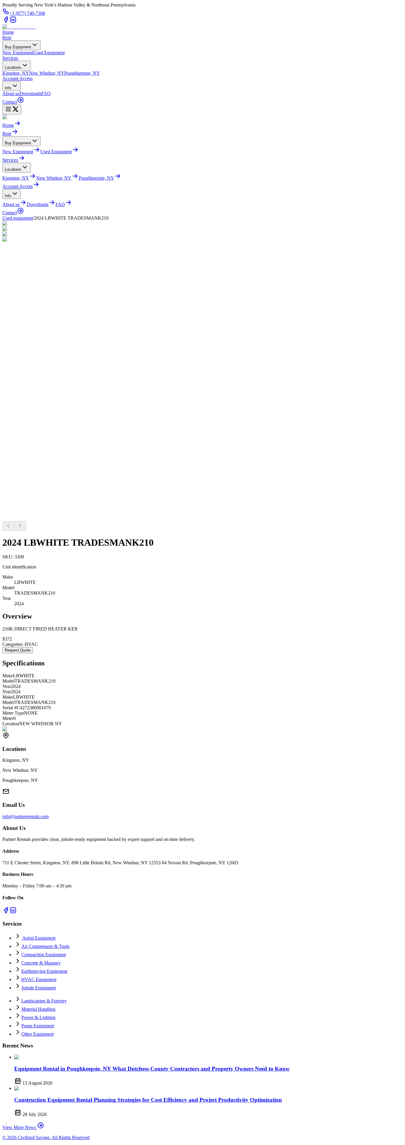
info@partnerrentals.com (25, 816)
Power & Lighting (38, 1017)
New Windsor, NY (46, 73)
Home (8, 32)
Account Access (17, 78)
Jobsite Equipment (38, 987)
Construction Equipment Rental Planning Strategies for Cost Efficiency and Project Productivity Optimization (148, 1100)
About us (11, 93)
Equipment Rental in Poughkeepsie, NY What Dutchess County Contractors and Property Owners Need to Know (152, 1069)
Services (10, 57)
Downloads (30, 93)
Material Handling (38, 1009)
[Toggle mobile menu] (11, 109)
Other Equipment (37, 1034)
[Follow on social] (5, 21)
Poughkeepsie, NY (82, 73)
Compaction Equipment (43, 954)
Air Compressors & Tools (45, 946)
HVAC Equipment (38, 979)
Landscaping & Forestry (44, 1000)
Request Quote (18, 650)
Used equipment (17, 218)
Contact (9, 101)
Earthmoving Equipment (44, 971)
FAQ (46, 93)
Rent (6, 37)
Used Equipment (49, 52)
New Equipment (17, 52)
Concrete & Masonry (41, 962)
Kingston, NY (15, 73)
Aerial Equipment (38, 937)
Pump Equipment (37, 1025)
